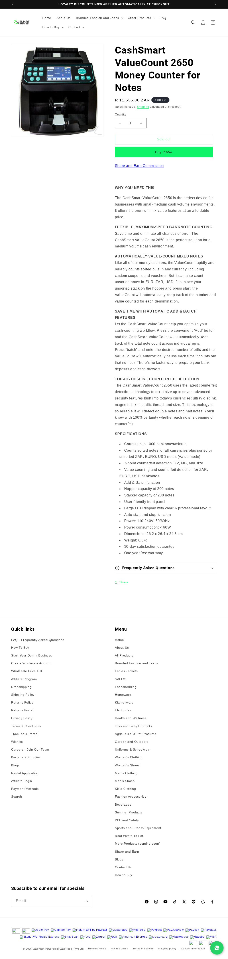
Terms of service (143, 948)
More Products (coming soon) (137, 843)
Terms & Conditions (26, 726)
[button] (99, 18)
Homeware (123, 694)
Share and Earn (127, 851)
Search (16, 796)
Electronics (123, 710)
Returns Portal (22, 710)
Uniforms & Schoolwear (133, 749)
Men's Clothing (126, 773)
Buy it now (164, 152)
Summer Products (128, 812)
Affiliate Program (24, 679)
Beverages (123, 804)
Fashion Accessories (130, 796)
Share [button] (123, 582)
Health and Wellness (130, 718)
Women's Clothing (129, 757)
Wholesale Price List (26, 671)
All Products (124, 655)
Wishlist (17, 741)
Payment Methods (25, 788)
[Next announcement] (215, 4)
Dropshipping (21, 687)
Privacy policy (119, 948)
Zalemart (38, 948)
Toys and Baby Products (133, 726)
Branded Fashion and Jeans (136, 663)
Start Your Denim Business (31, 655)
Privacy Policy (21, 718)
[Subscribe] (86, 901)
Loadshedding (125, 687)
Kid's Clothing (125, 788)
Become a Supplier (25, 757)
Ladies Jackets (126, 671)
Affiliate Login (21, 781)
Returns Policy (22, 702)
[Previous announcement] (13, 4)
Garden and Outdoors (131, 741)
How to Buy (123, 875)
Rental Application (25, 773)
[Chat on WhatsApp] (217, 948)
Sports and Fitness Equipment (138, 828)
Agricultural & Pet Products (135, 734)
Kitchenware (124, 702)
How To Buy (20, 647)
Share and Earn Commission (139, 166)
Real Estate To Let (129, 836)
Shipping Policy (23, 694)
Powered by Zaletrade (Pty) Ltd (64, 948)
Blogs (15, 765)
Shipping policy (167, 948)
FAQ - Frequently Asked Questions (37, 640)
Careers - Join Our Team (30, 749)
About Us (122, 647)
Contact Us (123, 867)
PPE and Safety (127, 820)
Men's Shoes (125, 781)
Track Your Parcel (24, 734)
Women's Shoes (127, 765)
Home (119, 640)
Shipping (143, 106)
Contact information (193, 948)
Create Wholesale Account (31, 663)
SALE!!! (120, 679)
